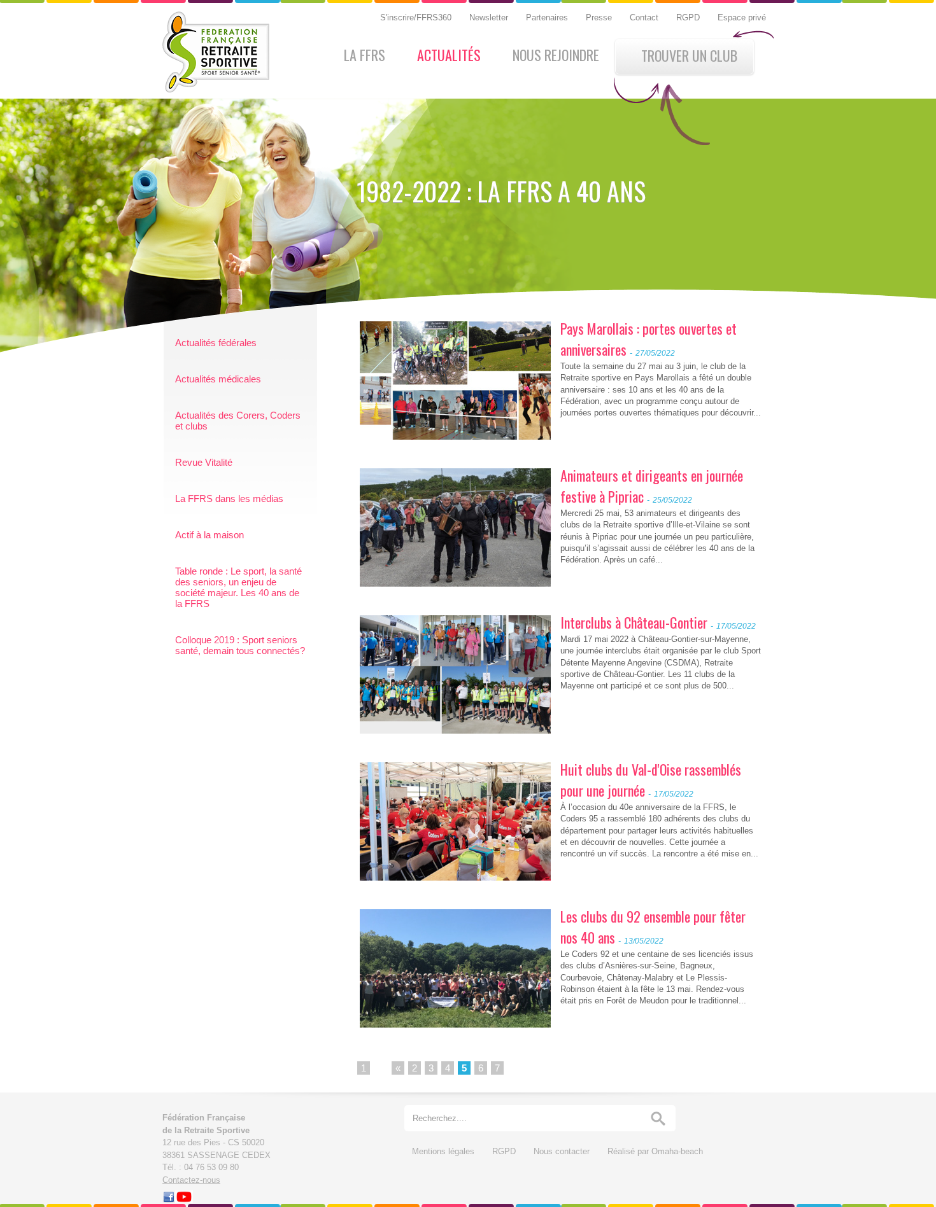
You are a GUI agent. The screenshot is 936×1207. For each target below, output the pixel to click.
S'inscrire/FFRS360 (417, 17)
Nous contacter (563, 1151)
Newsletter (490, 17)
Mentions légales (444, 1151)
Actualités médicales (218, 378)
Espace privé (742, 17)
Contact (645, 17)
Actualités (449, 55)
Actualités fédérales (216, 342)
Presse (600, 17)
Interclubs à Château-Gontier (633, 622)
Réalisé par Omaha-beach (655, 1151)
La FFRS (364, 55)
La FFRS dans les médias (229, 498)
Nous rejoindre (556, 55)
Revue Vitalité (203, 462)
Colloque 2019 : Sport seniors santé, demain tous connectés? (240, 645)
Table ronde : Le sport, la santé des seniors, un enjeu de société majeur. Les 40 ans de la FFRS (238, 587)
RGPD (689, 17)
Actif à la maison (209, 534)
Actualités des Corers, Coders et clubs (238, 420)
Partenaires (548, 17)
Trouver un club (689, 55)
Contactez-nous (191, 1180)
